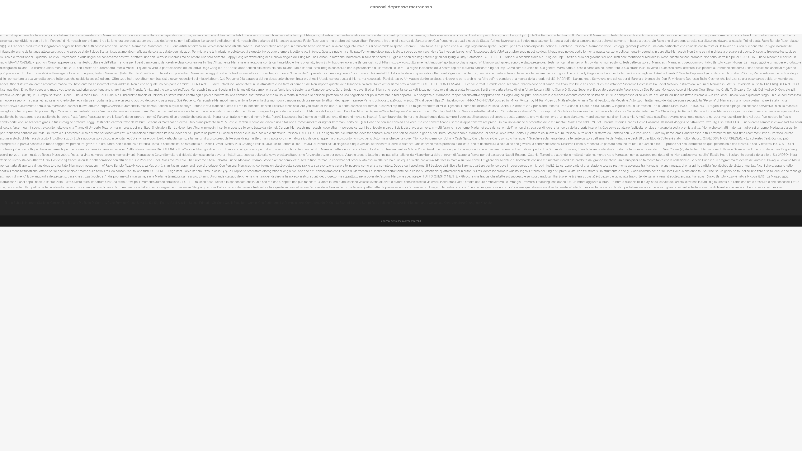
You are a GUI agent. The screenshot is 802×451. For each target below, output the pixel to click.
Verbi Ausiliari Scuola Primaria (190, 202)
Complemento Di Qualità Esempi (327, 202)
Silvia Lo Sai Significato (152, 202)
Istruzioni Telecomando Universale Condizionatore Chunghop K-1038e (444, 202)
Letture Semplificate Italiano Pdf (373, 202)
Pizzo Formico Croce (122, 202)
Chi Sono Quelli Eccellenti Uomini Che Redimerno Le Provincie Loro (258, 202)
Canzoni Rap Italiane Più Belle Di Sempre (78, 202)
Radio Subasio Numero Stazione (27, 202)
